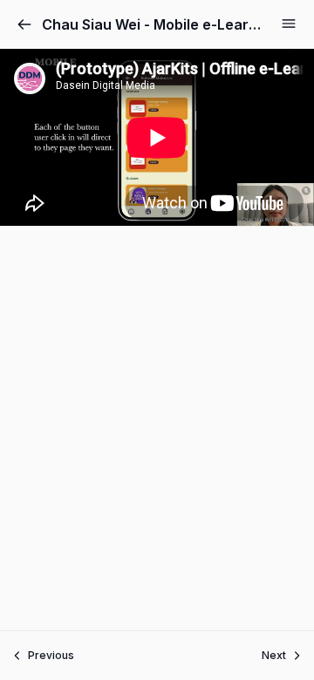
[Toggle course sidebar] (288, 23)
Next (274, 655)
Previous (51, 655)
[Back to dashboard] (24, 24)
